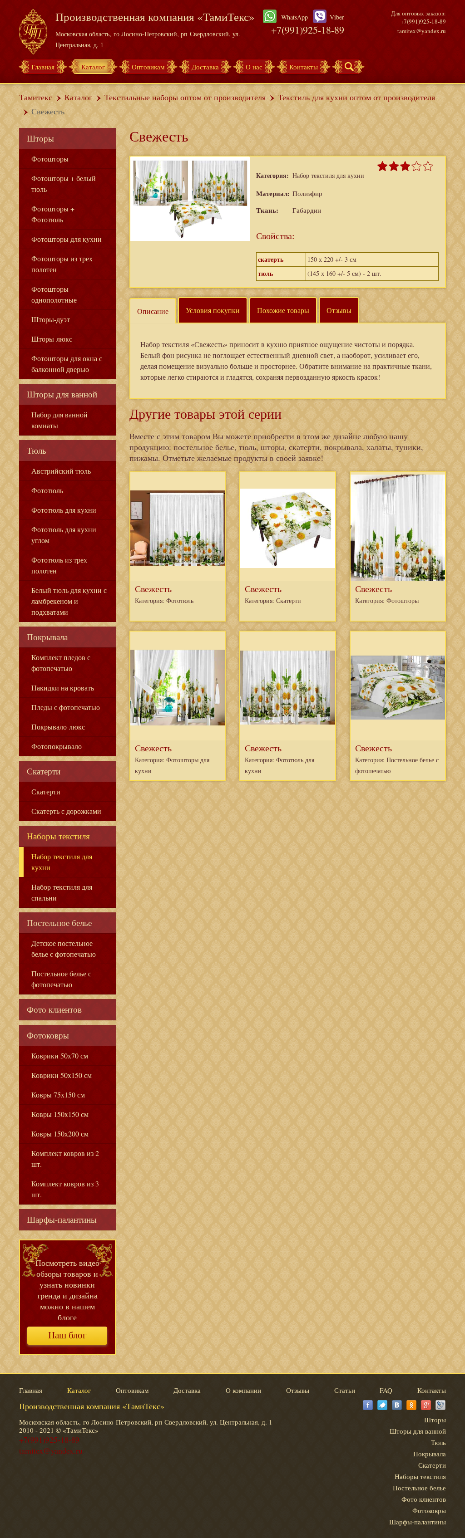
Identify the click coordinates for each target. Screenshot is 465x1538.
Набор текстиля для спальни (61, 892)
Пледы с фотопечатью (65, 707)
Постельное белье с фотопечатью (61, 979)
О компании (243, 1390)
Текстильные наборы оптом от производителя (185, 97)
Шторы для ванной (62, 394)
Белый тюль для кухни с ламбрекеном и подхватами (69, 601)
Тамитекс (35, 97)
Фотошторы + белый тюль (63, 183)
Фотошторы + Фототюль (52, 214)
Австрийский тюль (61, 470)
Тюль (36, 450)
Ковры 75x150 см (58, 1094)
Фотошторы (50, 158)
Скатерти (43, 771)
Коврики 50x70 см (59, 1055)
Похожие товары (283, 310)
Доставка (205, 66)
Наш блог (67, 1335)
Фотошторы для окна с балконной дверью (66, 363)
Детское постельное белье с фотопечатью (63, 948)
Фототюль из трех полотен (59, 565)
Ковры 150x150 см (60, 1114)
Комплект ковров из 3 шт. (65, 1189)
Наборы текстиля (58, 836)
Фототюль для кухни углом (63, 534)
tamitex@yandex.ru (421, 31)
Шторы (40, 138)
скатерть (270, 259)
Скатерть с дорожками (66, 811)
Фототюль (47, 490)
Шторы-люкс (51, 338)
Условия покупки (213, 310)
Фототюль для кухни (63, 509)
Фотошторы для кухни (66, 239)
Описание (152, 311)
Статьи (344, 1390)
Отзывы (338, 310)
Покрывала (47, 636)
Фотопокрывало (56, 746)
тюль (265, 273)
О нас (254, 66)
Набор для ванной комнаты (59, 420)
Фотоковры (48, 1035)
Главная (42, 66)
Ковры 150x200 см (60, 1133)
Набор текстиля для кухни (61, 862)
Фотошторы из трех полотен (62, 264)
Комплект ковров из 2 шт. (65, 1158)
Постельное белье (59, 922)
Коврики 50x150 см (61, 1075)
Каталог (93, 66)
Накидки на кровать (62, 687)
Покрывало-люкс (58, 726)
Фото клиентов (54, 1009)
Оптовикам (148, 66)
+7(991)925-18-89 (307, 29)
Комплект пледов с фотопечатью (60, 662)
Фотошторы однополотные (54, 294)
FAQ (386, 1390)
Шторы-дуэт (50, 319)
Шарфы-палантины (62, 1219)
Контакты (303, 66)
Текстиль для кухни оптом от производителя (356, 97)
